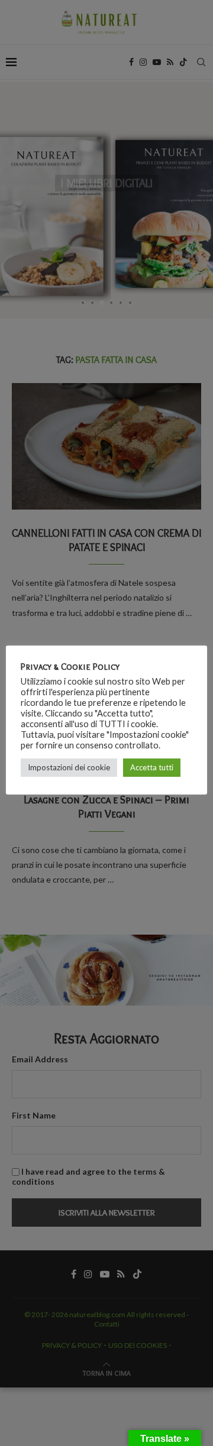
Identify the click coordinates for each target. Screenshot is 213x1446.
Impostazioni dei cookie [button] (69, 767)
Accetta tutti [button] (151, 767)
